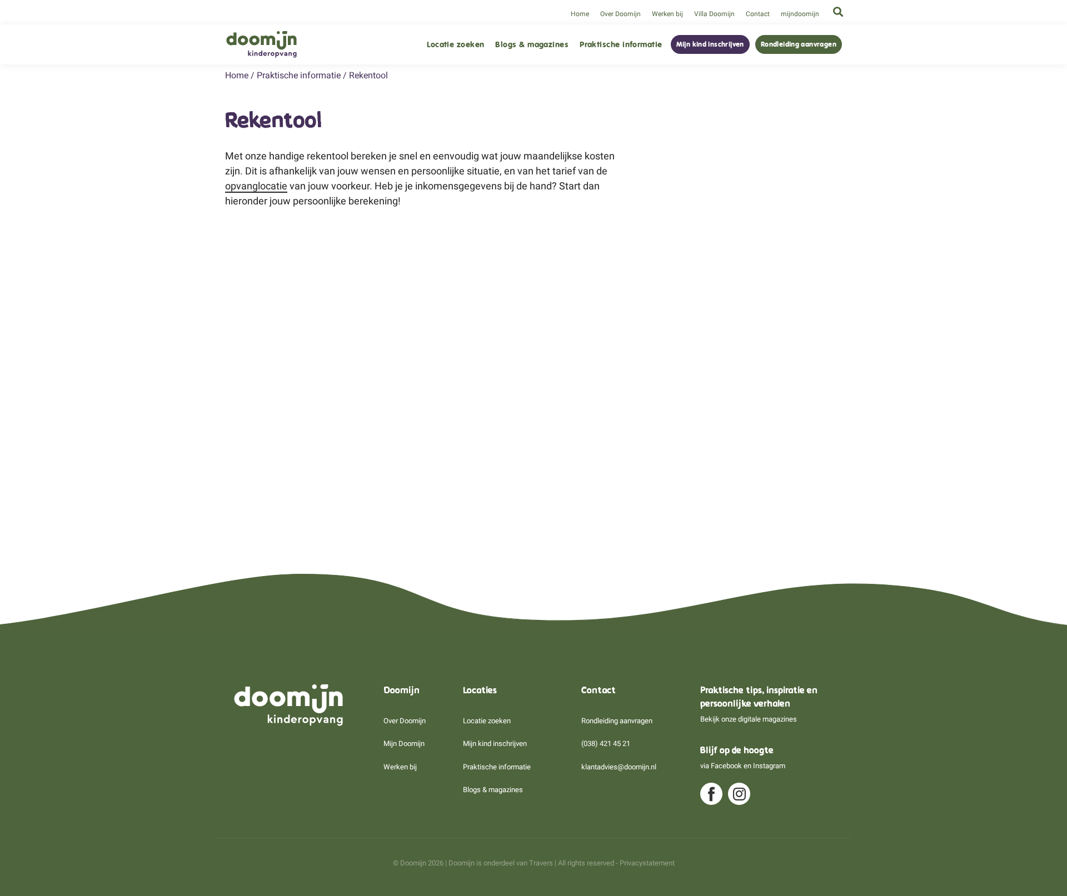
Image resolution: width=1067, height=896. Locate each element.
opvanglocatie (256, 186)
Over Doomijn (620, 14)
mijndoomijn (800, 14)
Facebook (726, 766)
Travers (541, 863)
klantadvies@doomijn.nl (618, 767)
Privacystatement (647, 863)
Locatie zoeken (455, 45)
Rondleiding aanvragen (798, 44)
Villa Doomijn (714, 14)
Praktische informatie (621, 45)
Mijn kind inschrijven (710, 44)
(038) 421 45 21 (605, 743)
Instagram (769, 766)
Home (580, 14)
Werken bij (667, 14)
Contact (758, 14)
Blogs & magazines (532, 45)
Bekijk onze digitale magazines (748, 719)
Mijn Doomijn (404, 743)
